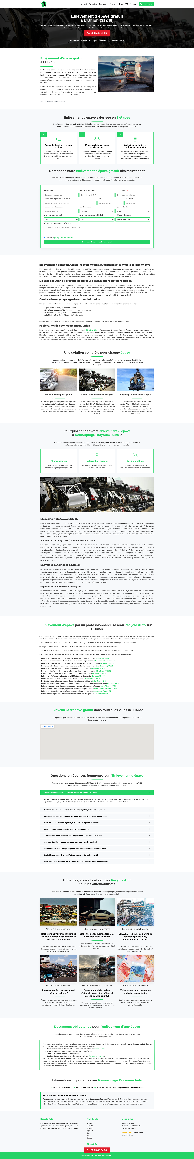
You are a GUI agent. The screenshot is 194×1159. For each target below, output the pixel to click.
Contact (133, 4)
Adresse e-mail (121, 190)
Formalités (93, 4)
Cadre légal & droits (130, 929)
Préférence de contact (123, 215)
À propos (113, 4)
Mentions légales (128, 1123)
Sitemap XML (92, 1144)
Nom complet (48, 190)
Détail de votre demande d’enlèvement (57, 223)
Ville (99, 199)
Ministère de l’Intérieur (96, 1056)
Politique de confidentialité (131, 1126)
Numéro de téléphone (87, 190)
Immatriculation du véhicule (53, 207)
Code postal (128, 199)
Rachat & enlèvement (92, 985)
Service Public (99, 1049)
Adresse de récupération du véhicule (57, 199)
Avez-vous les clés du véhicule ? (91, 215)
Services (102, 4)
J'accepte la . (59, 238)
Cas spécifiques (54, 929)
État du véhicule (85, 207)
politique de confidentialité (63, 238)
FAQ (126, 4)
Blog (121, 4)
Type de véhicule (121, 207)
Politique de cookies (129, 1128)
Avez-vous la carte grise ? (53, 215)
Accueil (84, 4)
